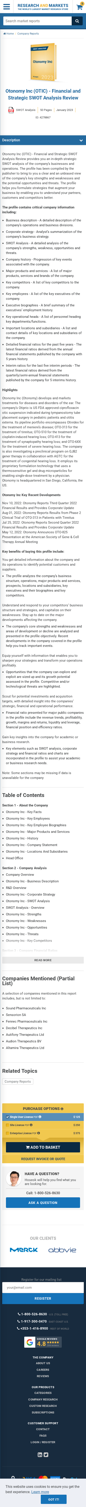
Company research (43, 1399)
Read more (43, 960)
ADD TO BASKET (43, 1147)
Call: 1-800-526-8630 (43, 1193)
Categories (43, 1393)
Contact (43, 1429)
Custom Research (43, 1406)
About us (43, 1363)
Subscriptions (43, 1412)
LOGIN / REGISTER (43, 1442)
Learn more (40, 1492)
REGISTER (43, 1299)
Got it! (53, 1499)
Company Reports (18, 1082)
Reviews (43, 1376)
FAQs (43, 1435)
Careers (43, 1369)
